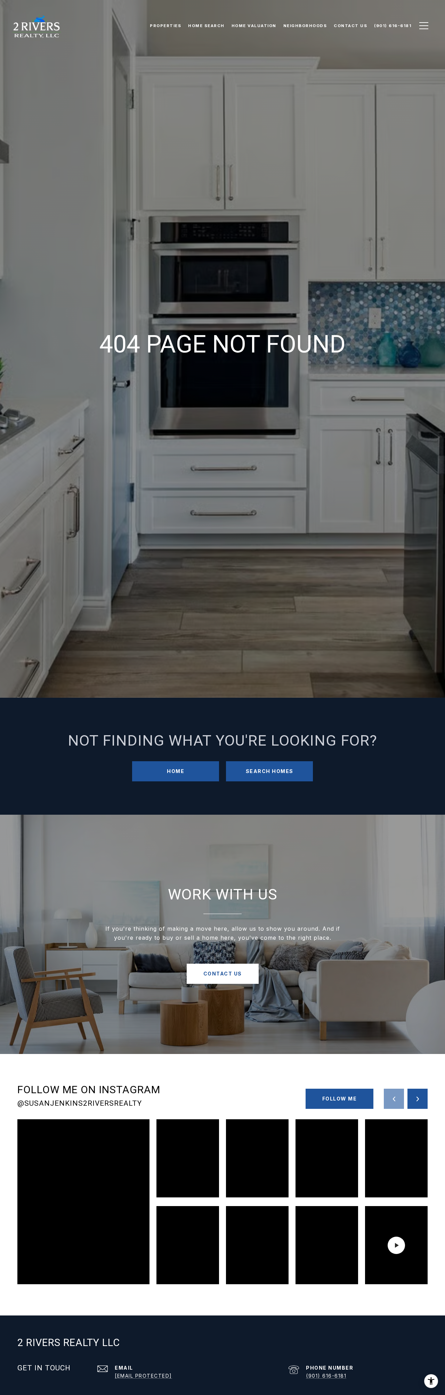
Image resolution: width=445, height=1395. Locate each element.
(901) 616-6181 (326, 1376)
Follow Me (339, 1099)
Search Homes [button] (269, 771)
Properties (165, 25)
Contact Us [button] (222, 974)
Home (175, 771)
